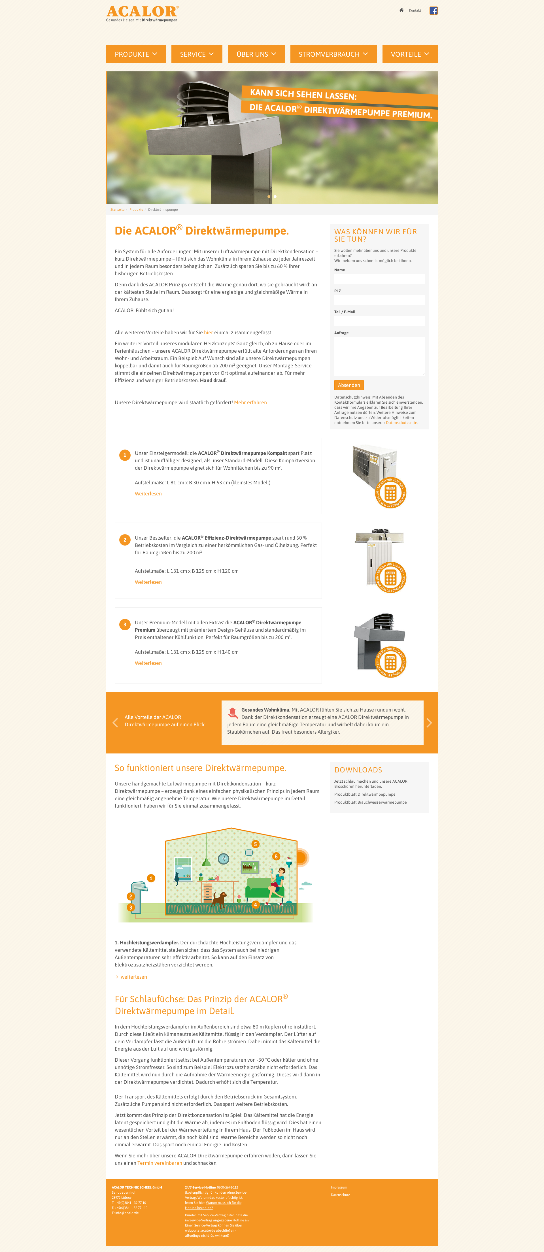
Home (402, 10)
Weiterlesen (148, 494)
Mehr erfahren (250, 402)
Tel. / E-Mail (344, 312)
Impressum (339, 1187)
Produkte (132, 54)
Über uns (252, 54)
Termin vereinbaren (159, 1163)
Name (339, 270)
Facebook (434, 11)
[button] (113, 722)
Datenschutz (340, 1195)
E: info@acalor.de (125, 1213)
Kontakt (415, 10)
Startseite (117, 210)
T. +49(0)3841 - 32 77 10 (129, 1203)
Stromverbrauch (329, 54)
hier (208, 332)
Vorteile (406, 54)
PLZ (337, 291)
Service (193, 54)
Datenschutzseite (401, 422)
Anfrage (341, 333)
